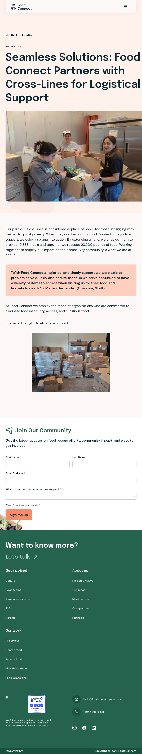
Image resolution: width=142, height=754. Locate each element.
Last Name (80, 457)
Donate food (14, 650)
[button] (126, 6)
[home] (21, 6)
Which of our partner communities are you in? (35, 489)
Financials (78, 618)
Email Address (15, 473)
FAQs (9, 608)
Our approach (81, 608)
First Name (13, 457)
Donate (10, 580)
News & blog (13, 590)
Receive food (14, 659)
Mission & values (82, 580)
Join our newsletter (18, 599)
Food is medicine (16, 678)
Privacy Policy (14, 750)
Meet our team (81, 599)
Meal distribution (16, 668)
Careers (11, 618)
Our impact (79, 590)
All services (13, 640)
